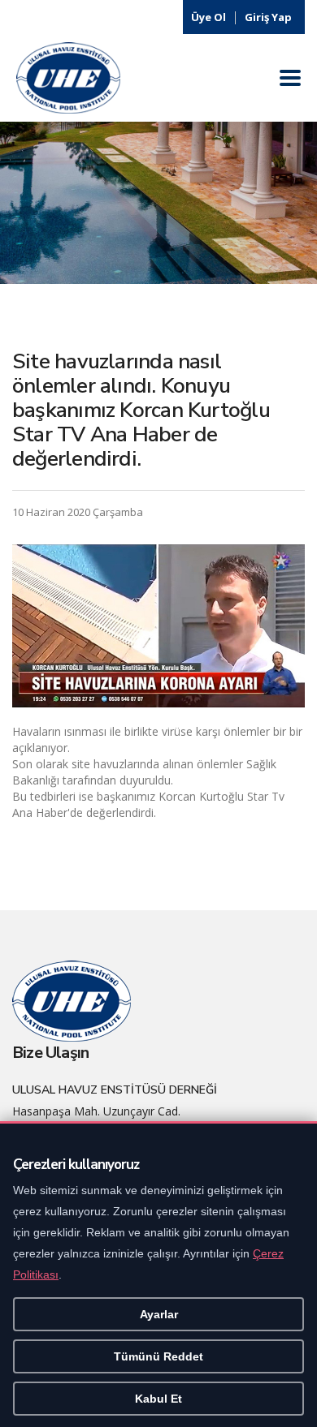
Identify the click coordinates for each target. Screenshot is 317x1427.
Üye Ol (208, 17)
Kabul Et (158, 1398)
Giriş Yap (268, 17)
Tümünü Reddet (158, 1356)
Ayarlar (159, 1314)
